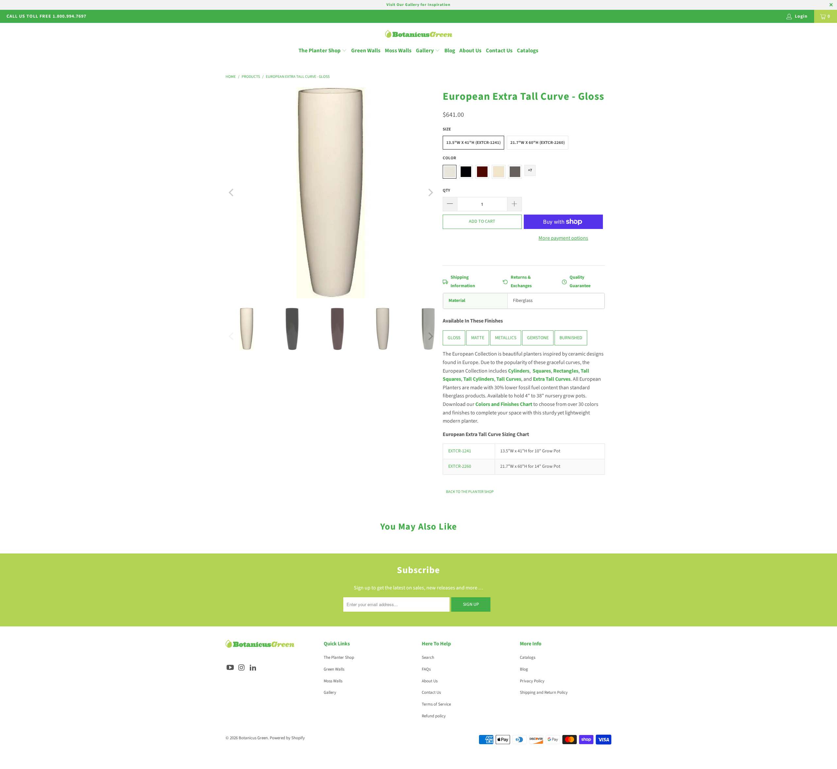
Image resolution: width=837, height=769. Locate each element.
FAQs (426, 669)
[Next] (429, 192)
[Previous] (231, 192)
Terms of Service (436, 704)
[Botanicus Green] (418, 34)
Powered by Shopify (287, 738)
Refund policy (434, 716)
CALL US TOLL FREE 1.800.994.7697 (46, 16)
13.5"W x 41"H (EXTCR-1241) (473, 143)
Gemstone (538, 338)
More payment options (563, 238)
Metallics (505, 338)
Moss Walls (398, 51)
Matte (477, 338)
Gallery (425, 51)
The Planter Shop (320, 51)
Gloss (454, 338)
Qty (446, 190)
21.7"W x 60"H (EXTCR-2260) (537, 143)
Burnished (570, 338)
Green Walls (366, 51)
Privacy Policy (532, 681)
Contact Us (499, 51)
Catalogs (527, 51)
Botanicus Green (253, 738)
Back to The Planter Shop (470, 492)
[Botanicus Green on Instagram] (242, 668)
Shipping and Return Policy (544, 692)
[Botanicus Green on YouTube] (230, 668)
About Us (470, 51)
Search (428, 657)
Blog (449, 51)
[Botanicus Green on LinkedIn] (253, 668)
